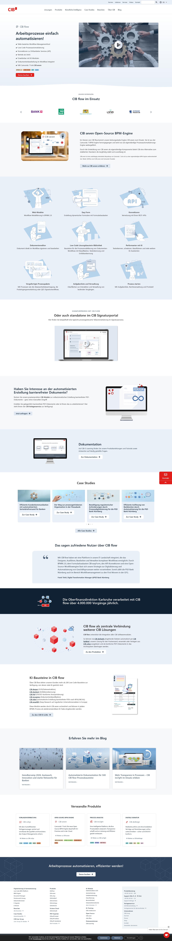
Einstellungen (37, 939)
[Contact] (165, 474)
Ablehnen (117, 938)
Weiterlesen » (26, 784)
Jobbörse (117, 2)
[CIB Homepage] (12, 9)
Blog (119, 9)
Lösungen (48, 9)
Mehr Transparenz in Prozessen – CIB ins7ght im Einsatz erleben (132, 776)
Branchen (101, 9)
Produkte (58, 9)
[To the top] (166, 482)
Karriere (110, 2)
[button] (21, 112)
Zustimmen (103, 938)
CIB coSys (87, 644)
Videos (131, 2)
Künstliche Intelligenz (73, 9)
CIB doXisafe (100, 639)
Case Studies (89, 9)
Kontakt (137, 2)
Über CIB (111, 9)
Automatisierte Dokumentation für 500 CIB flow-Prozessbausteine (87, 776)
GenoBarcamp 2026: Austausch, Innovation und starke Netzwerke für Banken (39, 777)
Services (124, 2)
